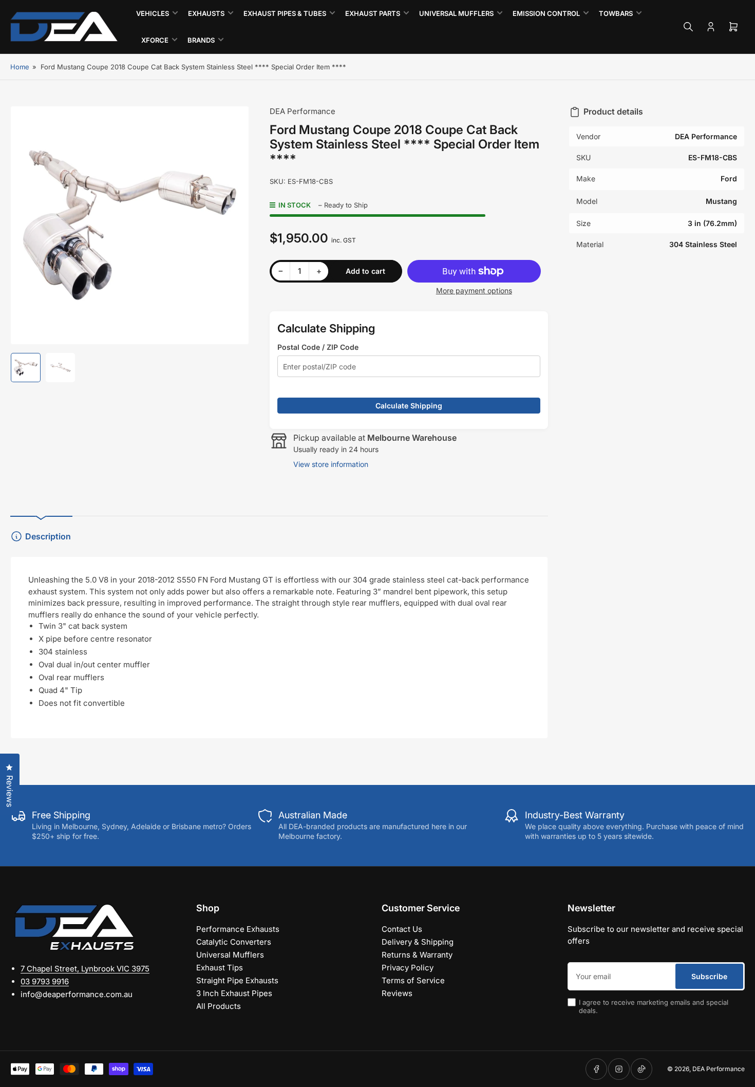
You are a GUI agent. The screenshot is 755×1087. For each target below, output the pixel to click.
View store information (330, 464)
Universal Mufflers (456, 13)
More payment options (474, 290)
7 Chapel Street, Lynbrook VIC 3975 (85, 968)
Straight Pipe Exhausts (237, 980)
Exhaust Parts (372, 13)
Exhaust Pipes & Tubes (284, 13)
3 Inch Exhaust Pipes (234, 993)
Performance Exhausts (237, 929)
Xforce (154, 40)
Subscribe (709, 976)
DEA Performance (302, 111)
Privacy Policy (407, 967)
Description (48, 536)
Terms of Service (413, 980)
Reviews (397, 993)
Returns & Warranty (417, 955)
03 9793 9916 (45, 981)
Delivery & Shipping (418, 942)
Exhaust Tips (219, 967)
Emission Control (546, 13)
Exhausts (206, 13)
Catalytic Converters (233, 942)
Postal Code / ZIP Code (317, 347)
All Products (218, 1006)
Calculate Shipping (408, 405)
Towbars (616, 13)
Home (19, 67)
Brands (201, 40)
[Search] (688, 26)
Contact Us (402, 929)
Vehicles (152, 13)
